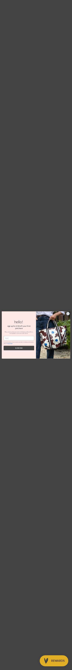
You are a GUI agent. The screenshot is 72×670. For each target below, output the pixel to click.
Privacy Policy (10, 343)
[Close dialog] (68, 313)
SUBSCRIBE (19, 348)
